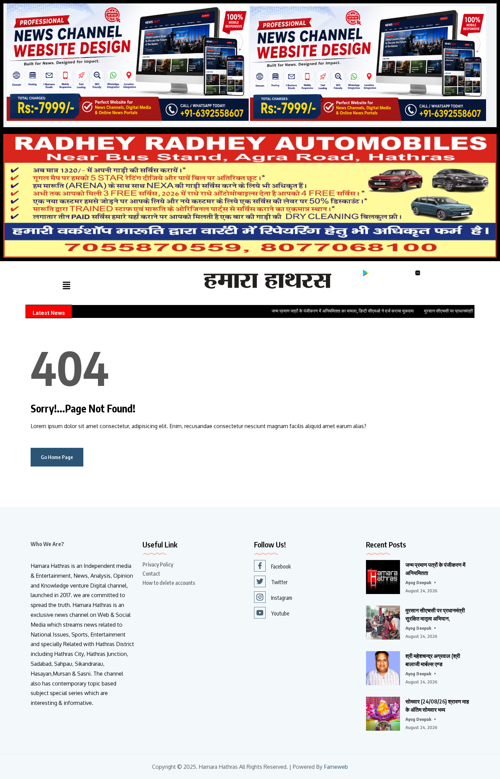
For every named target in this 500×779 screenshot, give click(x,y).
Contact (151, 573)
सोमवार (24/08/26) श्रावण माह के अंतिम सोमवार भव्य (437, 705)
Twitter (279, 582)
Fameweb (336, 767)
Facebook (281, 566)
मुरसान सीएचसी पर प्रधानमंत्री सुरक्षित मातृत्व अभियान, (435, 614)
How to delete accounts (169, 582)
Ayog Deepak (418, 582)
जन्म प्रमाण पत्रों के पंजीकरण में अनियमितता (435, 568)
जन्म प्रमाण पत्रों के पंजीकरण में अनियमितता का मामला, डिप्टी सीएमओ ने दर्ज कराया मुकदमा (309, 311)
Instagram (281, 597)
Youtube (280, 613)
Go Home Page (57, 457)
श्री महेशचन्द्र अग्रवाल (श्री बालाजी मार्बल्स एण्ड (432, 660)
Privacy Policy (158, 564)
